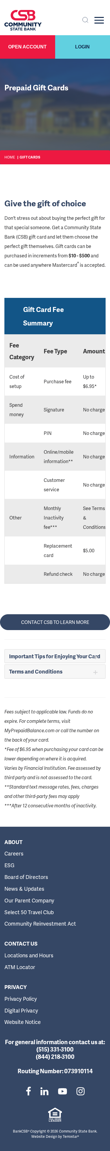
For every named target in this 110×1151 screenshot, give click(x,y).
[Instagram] (80, 1091)
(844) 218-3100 (55, 1056)
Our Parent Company (29, 900)
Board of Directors (26, 876)
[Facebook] (28, 1091)
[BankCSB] (23, 20)
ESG (9, 865)
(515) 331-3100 (55, 1049)
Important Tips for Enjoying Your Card (54, 656)
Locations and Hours (28, 955)
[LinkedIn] (44, 1091)
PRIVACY (15, 986)
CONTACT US (21, 943)
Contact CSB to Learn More (55, 622)
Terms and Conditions (35, 671)
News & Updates (24, 888)
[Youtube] (62, 1091)
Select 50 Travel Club (29, 912)
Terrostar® (71, 1136)
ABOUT (13, 841)
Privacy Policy (20, 998)
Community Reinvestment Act (40, 923)
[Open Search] (85, 20)
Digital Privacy (21, 1010)
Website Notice (22, 1021)
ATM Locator (19, 967)
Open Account (27, 46)
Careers (13, 853)
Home (9, 157)
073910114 (78, 1071)
